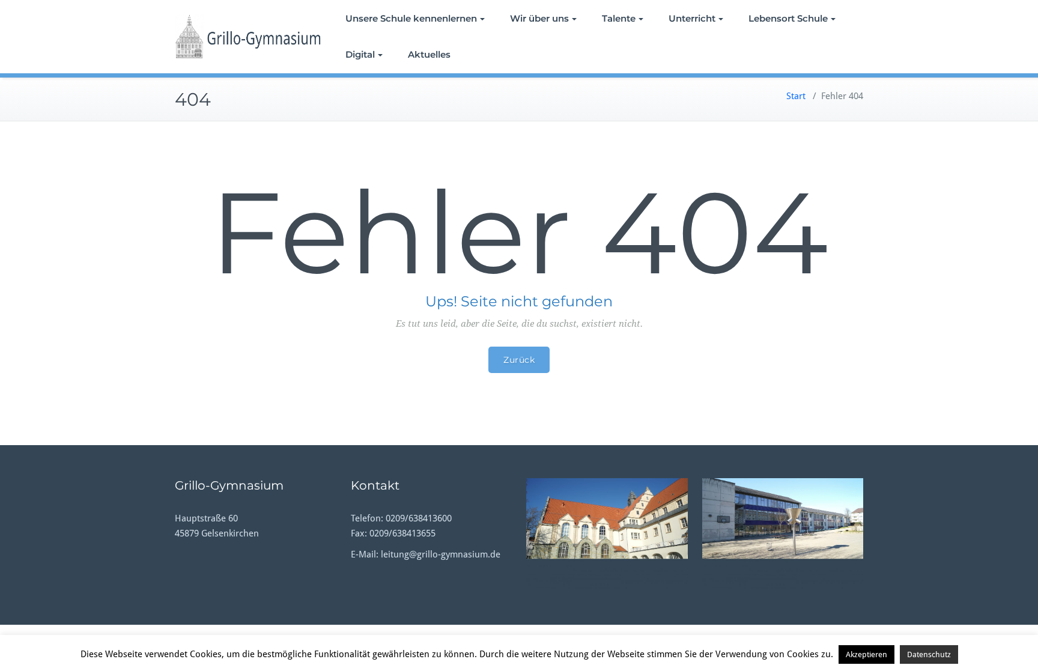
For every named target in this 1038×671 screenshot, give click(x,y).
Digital (360, 54)
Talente (619, 18)
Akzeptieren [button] (866, 654)
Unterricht (692, 18)
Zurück (519, 359)
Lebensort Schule (788, 18)
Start (796, 96)
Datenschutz (929, 654)
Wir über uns (539, 18)
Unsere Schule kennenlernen (411, 18)
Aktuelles (429, 54)
